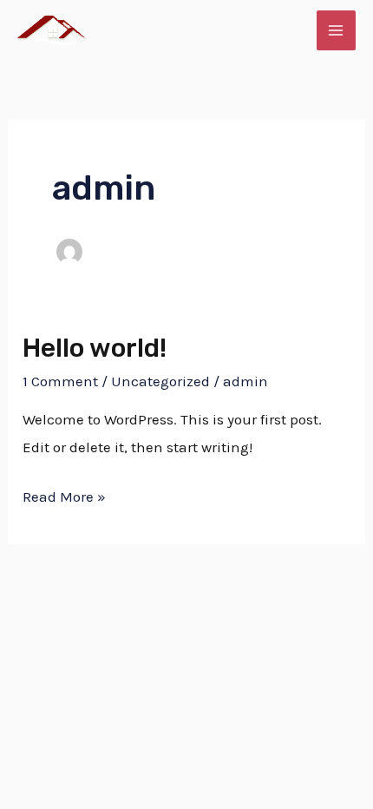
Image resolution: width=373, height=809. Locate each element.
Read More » (64, 494)
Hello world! (95, 348)
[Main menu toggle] (337, 30)
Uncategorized (160, 381)
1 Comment (60, 381)
